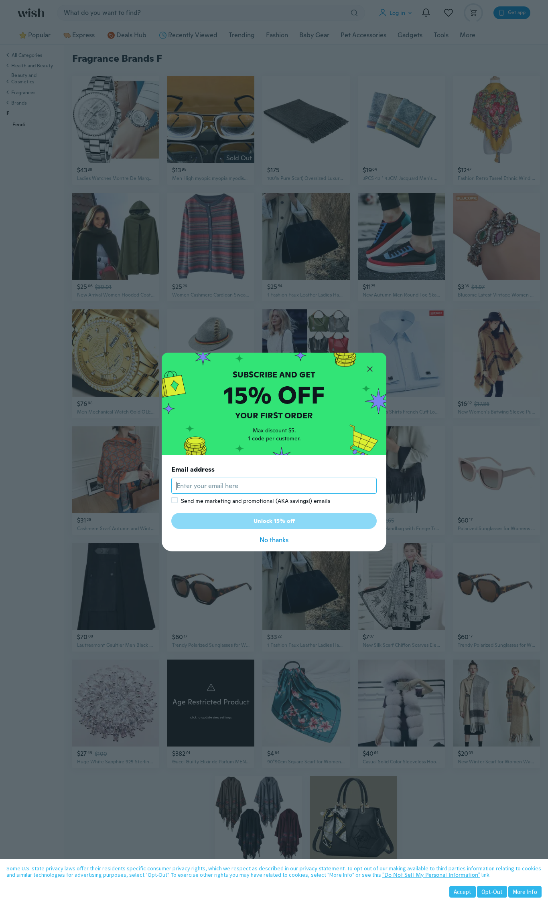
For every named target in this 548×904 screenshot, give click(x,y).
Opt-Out (492, 892)
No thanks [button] (274, 540)
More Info (525, 892)
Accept (462, 892)
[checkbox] (174, 500)
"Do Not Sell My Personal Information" (431, 874)
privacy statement (322, 868)
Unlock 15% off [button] (274, 521)
